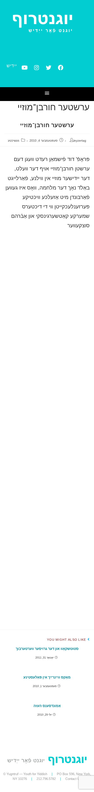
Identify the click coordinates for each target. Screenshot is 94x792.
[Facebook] (60, 67)
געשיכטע (13, 140)
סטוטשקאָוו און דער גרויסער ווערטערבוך (47, 649)
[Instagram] (36, 67)
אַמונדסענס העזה (47, 706)
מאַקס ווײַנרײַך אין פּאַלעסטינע (47, 677)
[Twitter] (48, 67)
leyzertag (79, 140)
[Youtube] (24, 67)
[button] (47, 93)
